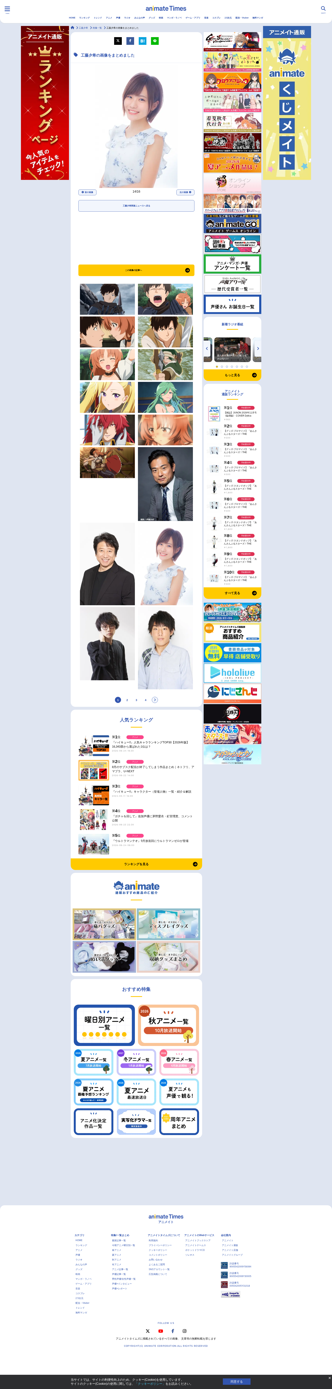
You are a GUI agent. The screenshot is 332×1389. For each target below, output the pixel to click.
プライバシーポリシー (160, 1245)
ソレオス (189, 1255)
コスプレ (216, 18)
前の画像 (89, 192)
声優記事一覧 (119, 1274)
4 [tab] (232, 365)
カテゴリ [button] (80, 1235)
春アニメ (116, 1250)
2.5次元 (228, 18)
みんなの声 (139, 18)
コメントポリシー (158, 1255)
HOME (72, 18)
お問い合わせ (156, 1259)
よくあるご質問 (157, 1264)
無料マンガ (257, 18)
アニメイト (227, 1240)
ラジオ (127, 18)
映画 (161, 18)
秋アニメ (116, 1259)
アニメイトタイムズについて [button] (164, 1235)
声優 (118, 18)
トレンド (98, 18)
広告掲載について (158, 1274)
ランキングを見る (136, 864)
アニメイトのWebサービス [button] (199, 1235)
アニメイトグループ (232, 1255)
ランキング (84, 18)
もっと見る (232, 375)
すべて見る (232, 593)
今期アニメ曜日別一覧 (123, 1245)
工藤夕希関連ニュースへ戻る (136, 206)
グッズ (152, 18)
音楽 (206, 18)
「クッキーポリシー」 (150, 1383)
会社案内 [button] (226, 1235)
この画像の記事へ (133, 270)
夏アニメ (116, 1255)
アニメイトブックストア (198, 1240)
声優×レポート (119, 1288)
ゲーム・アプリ (193, 18)
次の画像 (184, 192)
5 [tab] (237, 365)
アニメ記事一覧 (120, 1269)
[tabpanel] (232, 349)
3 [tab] (227, 365)
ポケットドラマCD (195, 1250)
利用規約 (153, 1240)
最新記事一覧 (119, 1240)
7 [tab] (247, 365)
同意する (237, 1381)
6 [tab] (242, 365)
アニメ (109, 18)
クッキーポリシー (158, 1250)
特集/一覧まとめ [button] (120, 1235)
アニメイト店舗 (230, 1250)
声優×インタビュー (122, 1283)
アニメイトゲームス (195, 1245)
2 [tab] (222, 365)
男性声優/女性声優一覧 (124, 1279)
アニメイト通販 (230, 1245)
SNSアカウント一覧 (159, 1269)
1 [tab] (217, 365)
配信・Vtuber (242, 18)
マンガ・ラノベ (174, 18)
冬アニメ (116, 1264)
